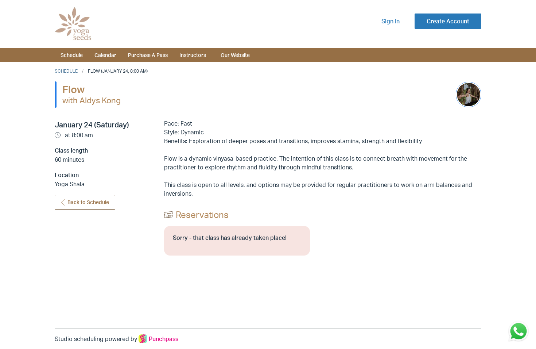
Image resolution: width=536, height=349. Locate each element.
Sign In (390, 21)
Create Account (448, 21)
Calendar (105, 54)
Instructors (192, 54)
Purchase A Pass (148, 54)
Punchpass (163, 338)
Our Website (235, 54)
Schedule (72, 54)
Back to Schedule (88, 202)
